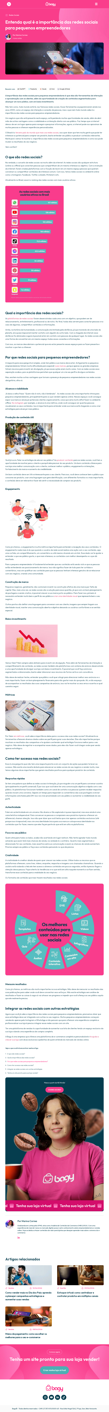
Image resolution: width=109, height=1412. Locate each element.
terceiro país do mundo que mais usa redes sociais (37, 132)
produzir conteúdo (65, 460)
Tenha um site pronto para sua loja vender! (22, 1073)
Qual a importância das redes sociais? (21, 1058)
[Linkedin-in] (57, 1397)
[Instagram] (45, 1397)
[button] (9, 4)
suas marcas (60, 366)
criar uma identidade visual (65, 596)
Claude (44, 89)
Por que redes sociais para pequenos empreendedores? (27, 1061)
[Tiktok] (63, 1397)
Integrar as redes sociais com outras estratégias (24, 1069)
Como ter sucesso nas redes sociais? (20, 1065)
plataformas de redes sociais (20, 318)
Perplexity (33, 89)
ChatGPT (22, 89)
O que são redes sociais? (16, 1054)
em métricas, (19, 736)
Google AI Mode (65, 89)
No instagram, (18, 403)
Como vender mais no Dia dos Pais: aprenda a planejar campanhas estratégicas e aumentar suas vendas (28, 1296)
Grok (53, 89)
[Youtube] (51, 1397)
